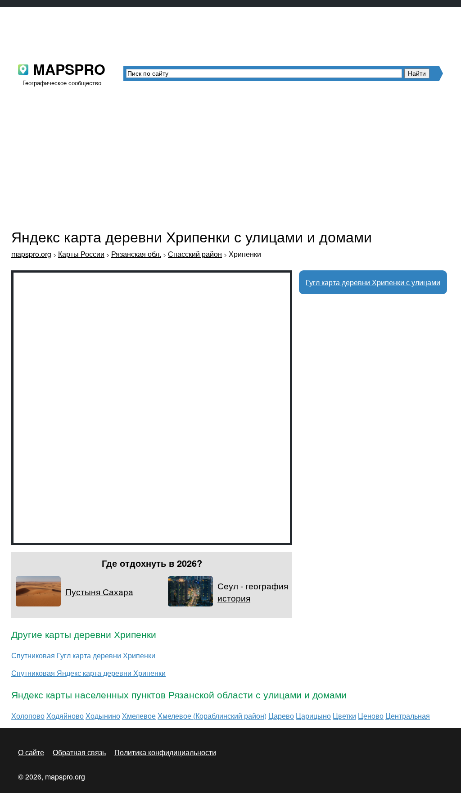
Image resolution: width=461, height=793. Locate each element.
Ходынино (103, 716)
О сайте (31, 752)
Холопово (28, 716)
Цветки (344, 716)
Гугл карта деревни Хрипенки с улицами (373, 282)
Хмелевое (139, 716)
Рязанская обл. (136, 254)
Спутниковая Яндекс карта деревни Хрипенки (88, 673)
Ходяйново (65, 716)
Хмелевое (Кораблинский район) (212, 716)
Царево (281, 716)
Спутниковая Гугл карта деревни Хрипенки (83, 655)
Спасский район (195, 254)
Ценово (371, 716)
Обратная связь (79, 752)
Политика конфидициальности (165, 752)
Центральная (407, 716)
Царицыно (313, 716)
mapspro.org (31, 254)
